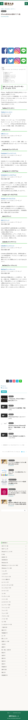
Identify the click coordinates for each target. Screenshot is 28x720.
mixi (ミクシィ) (7, 79)
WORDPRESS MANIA (17, 712)
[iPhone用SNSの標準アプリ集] (17, 381)
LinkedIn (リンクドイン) (9, 80)
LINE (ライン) (7, 73)
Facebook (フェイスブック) (10, 75)
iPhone (6, 387)
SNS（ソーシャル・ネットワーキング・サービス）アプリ (14, 70)
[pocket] (14, 381)
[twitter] (7, 381)
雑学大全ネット (14, 716)
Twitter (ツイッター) (8, 72)
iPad (3, 387)
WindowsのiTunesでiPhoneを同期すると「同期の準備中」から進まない (17, 427)
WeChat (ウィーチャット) (10, 81)
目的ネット (9, 712)
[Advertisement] (14, 32)
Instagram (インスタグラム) (10, 76)
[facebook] (10, 381)
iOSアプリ (4, 385)
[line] (20, 381)
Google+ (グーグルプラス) (10, 77)
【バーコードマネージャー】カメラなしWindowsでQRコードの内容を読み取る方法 (17, 493)
